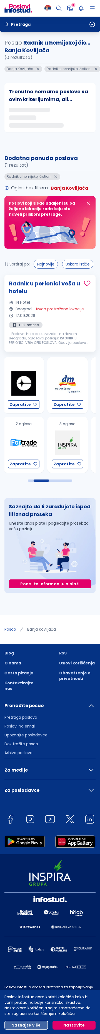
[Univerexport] (71, 445)
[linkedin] (89, 820)
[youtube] (50, 820)
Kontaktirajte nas (19, 685)
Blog (9, 653)
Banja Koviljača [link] (41, 629)
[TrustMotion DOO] (71, 385)
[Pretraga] (58, 8)
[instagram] (30, 820)
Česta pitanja (18, 673)
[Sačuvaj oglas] (87, 283)
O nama (12, 663)
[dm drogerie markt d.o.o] (28, 385)
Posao (10, 629)
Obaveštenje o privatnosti (75, 675)
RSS (63, 653)
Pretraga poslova (20, 717)
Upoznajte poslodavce (26, 735)
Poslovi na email (20, 726)
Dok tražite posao (21, 744)
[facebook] (10, 820)
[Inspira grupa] (28, 445)
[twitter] (70, 820)
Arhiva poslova (18, 752)
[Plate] (70, 8)
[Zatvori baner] (88, 203)
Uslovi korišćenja (77, 663)
